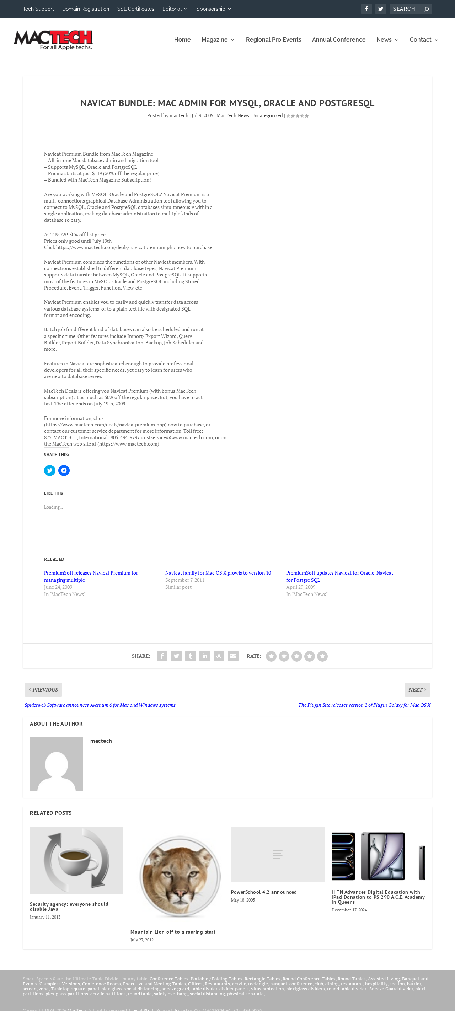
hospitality (376, 983)
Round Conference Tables (309, 978)
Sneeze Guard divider (391, 988)
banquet (278, 983)
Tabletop (60, 988)
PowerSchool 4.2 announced (264, 892)
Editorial (172, 9)
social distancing (142, 988)
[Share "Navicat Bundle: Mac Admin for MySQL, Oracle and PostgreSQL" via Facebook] (162, 656)
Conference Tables (169, 978)
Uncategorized (267, 115)
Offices (195, 983)
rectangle (258, 983)
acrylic (239, 983)
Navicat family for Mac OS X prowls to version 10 (218, 572)
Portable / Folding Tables (216, 978)
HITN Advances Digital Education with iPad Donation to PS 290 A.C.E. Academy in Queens (378, 897)
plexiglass (111, 988)
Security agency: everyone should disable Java (69, 906)
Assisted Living (384, 978)
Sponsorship (211, 9)
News (384, 40)
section (397, 983)
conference (300, 983)
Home (182, 40)
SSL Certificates (135, 9)
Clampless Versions (59, 983)
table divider (204, 988)
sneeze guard (175, 988)
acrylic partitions (108, 993)
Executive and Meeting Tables (154, 983)
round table (140, 993)
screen (30, 988)
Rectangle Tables (262, 978)
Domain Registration (85, 9)
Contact (421, 40)
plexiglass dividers (305, 988)
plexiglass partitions (67, 993)
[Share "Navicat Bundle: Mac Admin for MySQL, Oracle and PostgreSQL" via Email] (233, 656)
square (78, 988)
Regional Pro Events (273, 40)
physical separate (245, 993)
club (319, 983)
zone (44, 988)
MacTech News (232, 115)
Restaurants (217, 983)
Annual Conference (339, 40)
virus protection (267, 988)
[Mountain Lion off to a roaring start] (177, 874)
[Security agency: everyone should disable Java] (76, 860)
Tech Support (38, 9)
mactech (179, 115)
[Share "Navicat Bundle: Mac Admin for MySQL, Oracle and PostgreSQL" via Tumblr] (190, 656)
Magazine (215, 40)
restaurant (352, 983)
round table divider (347, 988)
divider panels (234, 988)
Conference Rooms (101, 983)
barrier (414, 983)
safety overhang (171, 993)
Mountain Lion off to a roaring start (172, 932)
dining (332, 983)
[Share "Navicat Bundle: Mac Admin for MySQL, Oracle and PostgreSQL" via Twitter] (176, 656)
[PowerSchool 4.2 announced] (278, 855)
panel (93, 988)
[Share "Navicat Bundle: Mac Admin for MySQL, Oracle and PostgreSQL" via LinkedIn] (205, 656)
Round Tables (352, 978)
